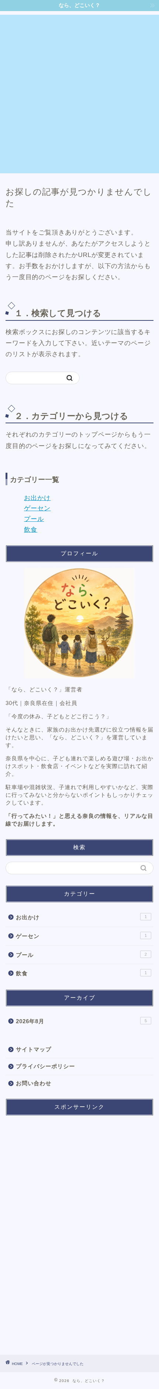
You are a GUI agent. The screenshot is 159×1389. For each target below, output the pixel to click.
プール (34, 518)
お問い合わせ (33, 1083)
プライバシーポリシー (45, 1066)
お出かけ (37, 497)
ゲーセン (37, 508)
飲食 (30, 529)
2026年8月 (81, 1021)
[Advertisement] (79, 94)
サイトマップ (33, 1049)
